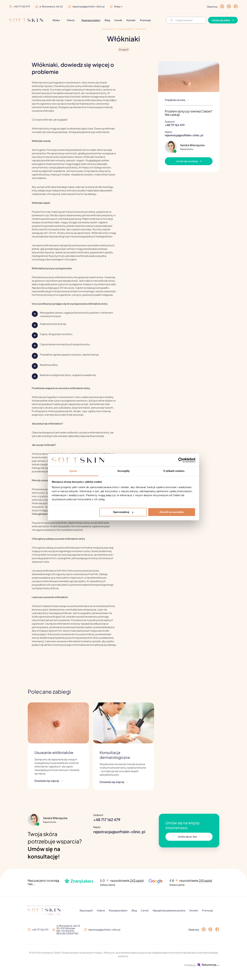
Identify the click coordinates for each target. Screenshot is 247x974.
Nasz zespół (86, 910)
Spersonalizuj (121, 512)
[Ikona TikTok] (229, 6)
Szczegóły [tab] (123, 471)
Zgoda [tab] (73, 471)
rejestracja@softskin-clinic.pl (88, 6)
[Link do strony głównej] (26, 20)
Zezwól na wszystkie (171, 512)
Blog (107, 20)
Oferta (70, 20)
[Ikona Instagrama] (222, 6)
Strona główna (108, 29)
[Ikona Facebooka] (236, 6)
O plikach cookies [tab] (173, 471)
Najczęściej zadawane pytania (169, 910)
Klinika (56, 20)
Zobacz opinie (107, 885)
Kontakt (131, 20)
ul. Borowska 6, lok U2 (51, 6)
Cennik (118, 20)
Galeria (101, 910)
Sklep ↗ (118, 6)
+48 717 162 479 (21, 6)
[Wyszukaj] (171, 20)
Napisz (184, 134)
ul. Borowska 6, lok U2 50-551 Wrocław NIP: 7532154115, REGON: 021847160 (68, 929)
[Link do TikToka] (210, 929)
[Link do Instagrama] (204, 929)
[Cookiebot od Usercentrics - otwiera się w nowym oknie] (180, 460)
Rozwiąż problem (90, 20)
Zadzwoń (175, 123)
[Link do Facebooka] (217, 929)
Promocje (145, 20)
